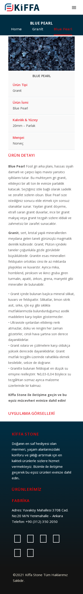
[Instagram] (43, 538)
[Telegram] (56, 538)
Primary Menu (74, 7)
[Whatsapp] (17, 553)
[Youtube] (30, 553)
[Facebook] (17, 538)
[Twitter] (30, 538)
